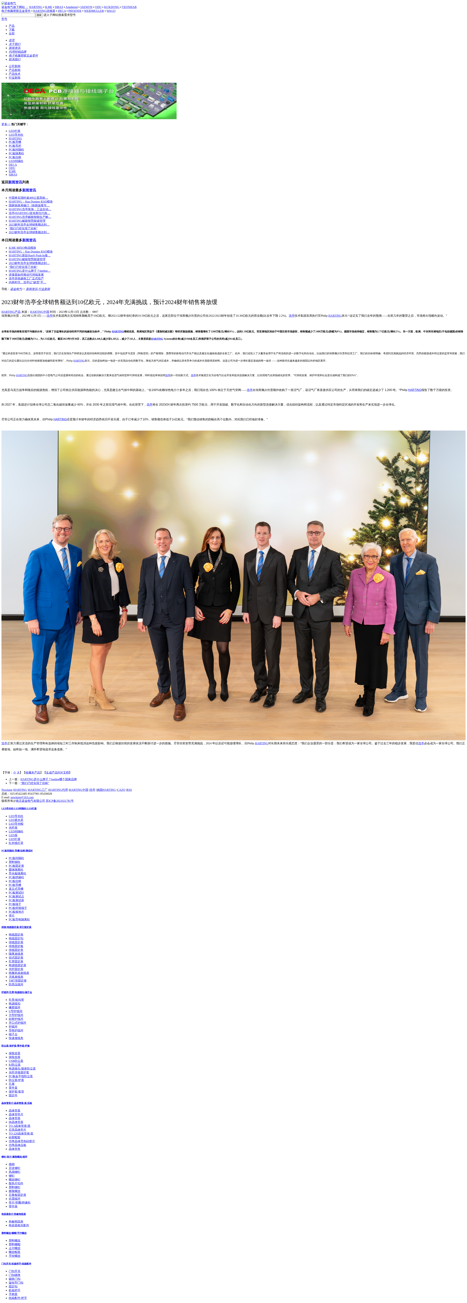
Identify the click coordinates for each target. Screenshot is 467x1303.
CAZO (121, 789)
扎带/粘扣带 (16, 999)
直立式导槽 (16, 888)
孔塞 (12, 1083)
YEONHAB (129, 7)
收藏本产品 (33, 772)
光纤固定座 (16, 969)
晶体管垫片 (16, 1114)
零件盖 (13, 1087)
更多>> (6, 124)
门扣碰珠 (14, 1275)
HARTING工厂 (37, 789)
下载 (12, 29)
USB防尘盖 (16, 1060)
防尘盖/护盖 (16, 1080)
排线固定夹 (16, 949)
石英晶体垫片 (17, 1129)
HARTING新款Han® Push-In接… (30, 255)
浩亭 (50, 315)
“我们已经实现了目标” (23, 228)
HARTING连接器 (44, 10)
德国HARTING (106, 789)
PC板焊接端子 (18, 907)
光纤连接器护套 (19, 1072)
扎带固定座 (16, 961)
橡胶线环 (14, 1007)
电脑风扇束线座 (19, 972)
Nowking (6, 789)
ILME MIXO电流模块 (22, 247)
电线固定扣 (16, 938)
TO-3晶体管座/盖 (19, 1125)
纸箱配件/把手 (18, 1298)
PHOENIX (75, 10)
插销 (12, 1164)
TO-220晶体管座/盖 (21, 1133)
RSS (129, 789)
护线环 (13, 1026)
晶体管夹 (14, 1148)
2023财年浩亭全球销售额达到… (29, 224)
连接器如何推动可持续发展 (26, 274)
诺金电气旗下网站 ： (14, 7)
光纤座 (13, 827)
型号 (4, 19)
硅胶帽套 (14, 1137)
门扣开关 (14, 1271)
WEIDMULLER (94, 10)
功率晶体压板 (17, 1145)
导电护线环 (16, 1030)
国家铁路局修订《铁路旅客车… (29, 205)
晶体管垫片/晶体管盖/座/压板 (16, 1103)
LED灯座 (14, 131)
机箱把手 (14, 1290)
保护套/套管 (16, 1091)
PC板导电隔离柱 (19, 919)
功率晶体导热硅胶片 (22, 1141)
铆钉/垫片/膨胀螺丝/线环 (14, 1156)
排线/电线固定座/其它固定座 (16, 927)
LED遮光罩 (16, 820)
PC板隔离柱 (16, 153)
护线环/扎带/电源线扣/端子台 (16, 992)
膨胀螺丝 (14, 1191)
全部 (12, 33)
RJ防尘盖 (15, 1064)
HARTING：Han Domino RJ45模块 (31, 201)
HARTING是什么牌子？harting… (30, 270)
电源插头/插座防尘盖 (22, 1068)
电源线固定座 (17, 965)
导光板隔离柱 (17, 873)
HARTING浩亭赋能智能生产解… (30, 216)
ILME (48, 7)
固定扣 (13, 1286)
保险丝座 (14, 1057)
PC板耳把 (15, 145)
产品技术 (14, 73)
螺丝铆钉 (14, 1179)
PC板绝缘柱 (16, 877)
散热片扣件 (16, 1183)
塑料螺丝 (14, 1240)
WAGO (111, 10)
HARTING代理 (58, 789)
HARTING (36, 7)
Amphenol (71, 7)
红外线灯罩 (16, 843)
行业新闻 (14, 77)
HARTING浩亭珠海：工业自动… (30, 209)
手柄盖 (13, 1294)
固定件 (13, 1095)
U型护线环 (16, 1011)
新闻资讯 (15, 182)
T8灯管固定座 (18, 980)
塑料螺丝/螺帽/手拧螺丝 (14, 1233)
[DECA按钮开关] (89, 118)
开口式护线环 (17, 1022)
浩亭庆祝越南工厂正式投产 (26, 278)
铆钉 (12, 1175)
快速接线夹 (16, 1038)
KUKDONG (111, 7)
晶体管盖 (14, 1110)
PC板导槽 (15, 141)
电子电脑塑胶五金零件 (16, 10)
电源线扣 (14, 1003)
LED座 (13, 835)
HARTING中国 (39, 311)
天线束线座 (16, 976)
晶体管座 (14, 1118)
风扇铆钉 (14, 1171)
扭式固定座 (16, 957)
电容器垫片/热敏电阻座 (13, 1214)
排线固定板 (16, 946)
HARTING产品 (11, 311)
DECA (62, 10)
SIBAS (59, 7)
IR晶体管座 (16, 1122)
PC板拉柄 (15, 157)
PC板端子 (15, 904)
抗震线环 (14, 1198)
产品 (12, 25)
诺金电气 (16, 289)
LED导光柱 (16, 134)
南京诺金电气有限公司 (30, 800)
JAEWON (86, 7)
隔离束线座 (16, 953)
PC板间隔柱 (16, 149)
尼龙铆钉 (14, 1168)
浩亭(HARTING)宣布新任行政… (29, 213)
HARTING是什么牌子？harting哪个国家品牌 (48, 779)
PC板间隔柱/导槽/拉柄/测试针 (17, 850)
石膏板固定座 (17, 1194)
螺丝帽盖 (14, 1252)
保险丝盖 (14, 1053)
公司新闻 (14, 66)
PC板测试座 (16, 900)
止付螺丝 (14, 1248)
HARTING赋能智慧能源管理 (27, 220)
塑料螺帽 (14, 1244)
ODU (98, 7)
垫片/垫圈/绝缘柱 (20, 1202)
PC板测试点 (16, 896)
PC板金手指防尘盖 (21, 1076)
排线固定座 (16, 942)
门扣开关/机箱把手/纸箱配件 (16, 1263)
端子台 (13, 1034)
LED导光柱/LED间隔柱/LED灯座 (19, 808)
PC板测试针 (16, 892)
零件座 (13, 1206)
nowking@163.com (22, 797)
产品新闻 (14, 70)
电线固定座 (16, 934)
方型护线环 (16, 1015)
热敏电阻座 (16, 1221)
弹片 (12, 915)
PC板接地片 (16, 911)
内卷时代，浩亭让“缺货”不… (27, 282)
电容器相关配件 (19, 1225)
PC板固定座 (16, 865)
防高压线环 (16, 984)
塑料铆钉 (14, 1187)
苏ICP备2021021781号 (60, 800)
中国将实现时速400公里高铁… (28, 197)
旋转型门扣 (16, 1282)
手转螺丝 (14, 1255)
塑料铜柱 (14, 861)
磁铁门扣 (14, 1278)
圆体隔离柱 (16, 869)
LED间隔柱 (16, 161)
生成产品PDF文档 (57, 772)
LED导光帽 (16, 823)
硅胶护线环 (16, 1018)
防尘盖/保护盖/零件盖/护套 (15, 1045)
